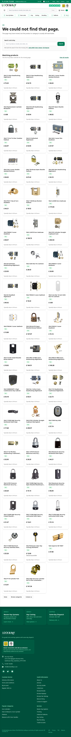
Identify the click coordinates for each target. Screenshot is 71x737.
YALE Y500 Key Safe (55, 420)
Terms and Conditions (8, 683)
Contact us (29, 597)
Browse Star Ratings (42, 696)
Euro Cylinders (6, 709)
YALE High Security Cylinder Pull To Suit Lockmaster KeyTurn (35, 579)
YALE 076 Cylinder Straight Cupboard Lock (57, 233)
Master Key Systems (42, 709)
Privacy (54, 730)
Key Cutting (40, 717)
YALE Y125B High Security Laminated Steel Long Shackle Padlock (57, 515)
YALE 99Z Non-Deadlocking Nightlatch (57, 170)
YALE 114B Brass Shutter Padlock (34, 201)
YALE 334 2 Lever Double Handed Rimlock (11, 170)
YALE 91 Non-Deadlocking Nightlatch (34, 76)
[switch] (43, 1)
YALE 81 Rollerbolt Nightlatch (32, 139)
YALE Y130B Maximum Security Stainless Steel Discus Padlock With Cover (12, 546)
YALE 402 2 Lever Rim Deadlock (55, 139)
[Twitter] (7, 671)
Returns (63, 730)
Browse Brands (41, 691)
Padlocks (4, 714)
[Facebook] (3, 671)
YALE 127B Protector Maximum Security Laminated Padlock (32, 452)
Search (61, 44)
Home (5, 597)
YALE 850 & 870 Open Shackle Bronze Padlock (33, 327)
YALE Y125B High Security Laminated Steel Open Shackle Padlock (34, 515)
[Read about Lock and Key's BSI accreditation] (67, 5)
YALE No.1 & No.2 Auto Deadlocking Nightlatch (34, 389)
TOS (58, 730)
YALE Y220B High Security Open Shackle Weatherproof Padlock (35, 484)
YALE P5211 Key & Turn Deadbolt (11, 201)
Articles (39, 683)
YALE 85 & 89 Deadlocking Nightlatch (34, 107)
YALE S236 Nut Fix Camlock (35, 263)
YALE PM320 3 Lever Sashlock (35, 295)
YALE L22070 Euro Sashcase (34, 232)
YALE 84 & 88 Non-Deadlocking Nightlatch (11, 264)
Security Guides (41, 685)
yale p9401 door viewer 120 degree (39, 48)
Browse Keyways (41, 693)
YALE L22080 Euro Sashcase (57, 201)
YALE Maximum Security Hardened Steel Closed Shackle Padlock (56, 484)
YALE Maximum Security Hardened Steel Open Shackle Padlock (56, 452)
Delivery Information (8, 680)
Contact (62, 1)
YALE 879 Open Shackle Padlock (56, 107)
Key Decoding (41, 720)
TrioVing (39, 712)
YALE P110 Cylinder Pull (11, 578)
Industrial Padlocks (42, 714)
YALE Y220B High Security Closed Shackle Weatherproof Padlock (12, 515)
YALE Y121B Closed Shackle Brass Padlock (12, 358)
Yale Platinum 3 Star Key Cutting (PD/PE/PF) (34, 546)
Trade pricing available (31, 555)
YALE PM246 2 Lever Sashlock (13, 326)
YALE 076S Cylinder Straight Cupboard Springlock (35, 421)
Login (67, 1)
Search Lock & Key (9, 40)
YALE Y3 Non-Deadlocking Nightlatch (12, 76)
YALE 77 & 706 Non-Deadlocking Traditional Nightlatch (12, 452)
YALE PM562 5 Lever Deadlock (10, 233)
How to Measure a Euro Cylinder (11, 712)
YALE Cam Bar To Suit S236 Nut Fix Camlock (57, 295)
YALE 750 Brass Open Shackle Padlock (35, 170)
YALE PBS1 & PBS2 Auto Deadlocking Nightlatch (34, 358)
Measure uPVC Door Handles (10, 717)
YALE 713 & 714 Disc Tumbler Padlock (13, 139)
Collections (40, 688)
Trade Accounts (41, 722)
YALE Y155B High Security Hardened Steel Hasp (12, 421)
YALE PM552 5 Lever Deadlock (55, 264)
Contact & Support (42, 701)
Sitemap (50, 732)
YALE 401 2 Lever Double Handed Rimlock (56, 76)
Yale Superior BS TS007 (56, 546)
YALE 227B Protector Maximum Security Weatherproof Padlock (11, 484)
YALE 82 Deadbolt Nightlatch (9, 295)
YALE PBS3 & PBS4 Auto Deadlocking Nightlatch (56, 358)
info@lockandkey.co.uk (20, 1)
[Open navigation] (4, 10)
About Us (39, 680)
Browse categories (16, 597)
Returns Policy (41, 699)
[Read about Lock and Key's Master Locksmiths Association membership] (63, 5)
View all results (64, 57)
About (58, 1)
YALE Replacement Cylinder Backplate (13, 107)
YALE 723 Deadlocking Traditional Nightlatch (56, 389)
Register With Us (6, 688)
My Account (5, 685)
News (54, 1)
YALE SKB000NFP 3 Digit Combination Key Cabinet (12, 389)
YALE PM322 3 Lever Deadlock (55, 327)
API (49, 730)
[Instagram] (12, 671)
